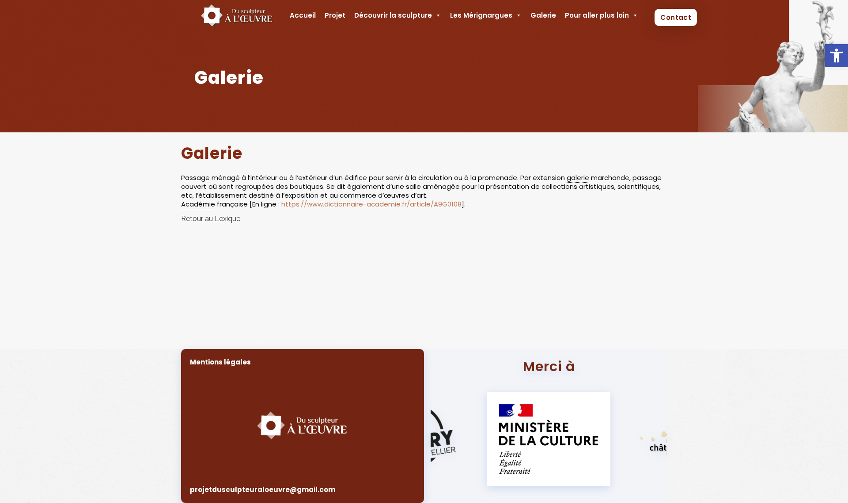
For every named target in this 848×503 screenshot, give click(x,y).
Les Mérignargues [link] (481, 15)
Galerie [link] (543, 15)
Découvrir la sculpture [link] (393, 15)
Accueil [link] (303, 15)
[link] (836, 55)
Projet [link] (335, 15)
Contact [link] (675, 17)
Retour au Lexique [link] (210, 218)
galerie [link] (578, 177)
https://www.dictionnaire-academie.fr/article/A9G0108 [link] (371, 204)
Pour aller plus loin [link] (597, 15)
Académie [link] (198, 204)
